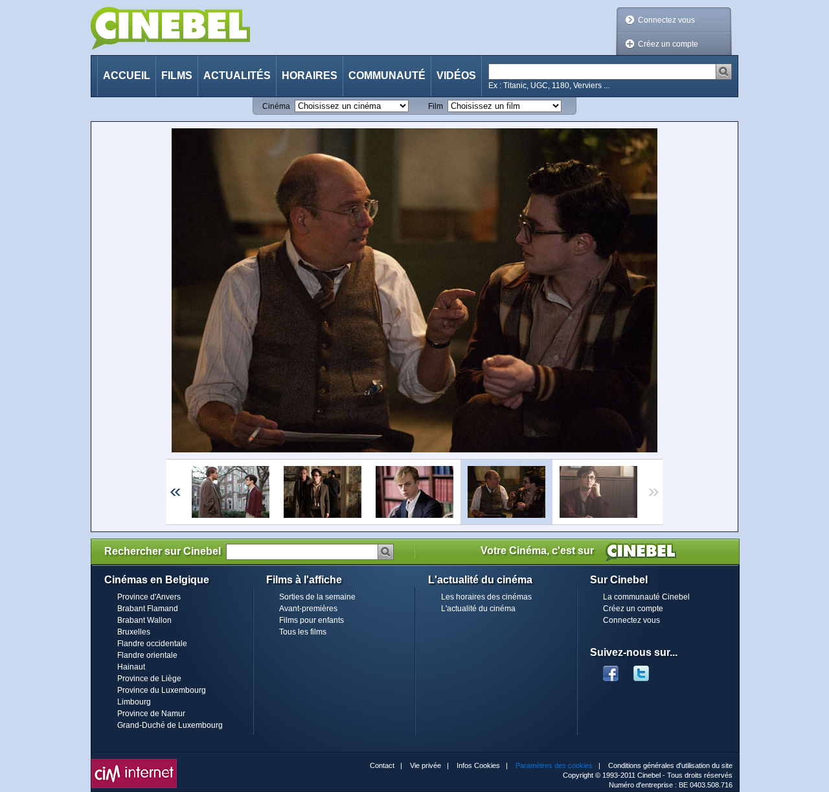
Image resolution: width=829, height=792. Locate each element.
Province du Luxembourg (161, 690)
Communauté (387, 75)
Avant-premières (308, 608)
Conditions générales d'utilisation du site (670, 765)
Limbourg (134, 701)
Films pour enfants (311, 620)
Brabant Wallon (144, 620)
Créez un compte (668, 44)
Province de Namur (151, 713)
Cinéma (276, 106)
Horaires (309, 75)
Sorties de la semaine (317, 596)
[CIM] (134, 762)
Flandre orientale (147, 655)
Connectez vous (666, 20)
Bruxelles (133, 631)
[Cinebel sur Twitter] (647, 669)
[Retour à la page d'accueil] (170, 28)
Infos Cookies (478, 765)
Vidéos (456, 75)
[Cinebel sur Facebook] (610, 669)
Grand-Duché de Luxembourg (170, 725)
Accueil (126, 75)
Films (176, 75)
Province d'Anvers (149, 596)
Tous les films (302, 631)
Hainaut (131, 666)
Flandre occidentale (152, 643)
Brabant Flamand (147, 608)
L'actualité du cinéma (478, 608)
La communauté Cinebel (646, 596)
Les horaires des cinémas (486, 596)
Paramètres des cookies (554, 765)
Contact (382, 765)
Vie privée (425, 765)
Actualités (237, 75)
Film (435, 106)
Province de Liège (149, 678)
